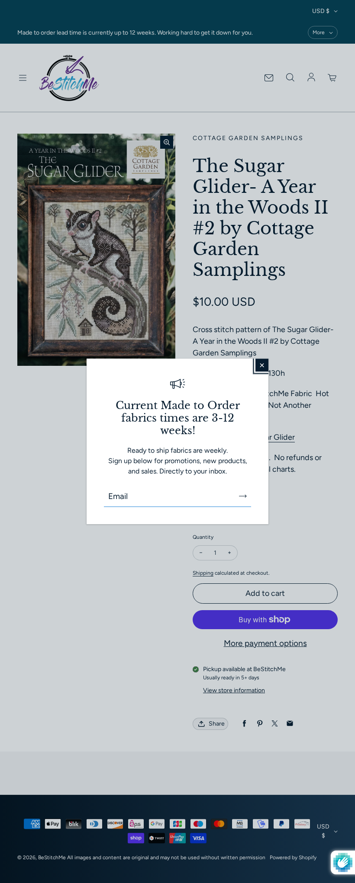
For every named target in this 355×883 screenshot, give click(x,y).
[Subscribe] (243, 496)
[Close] (261, 364)
